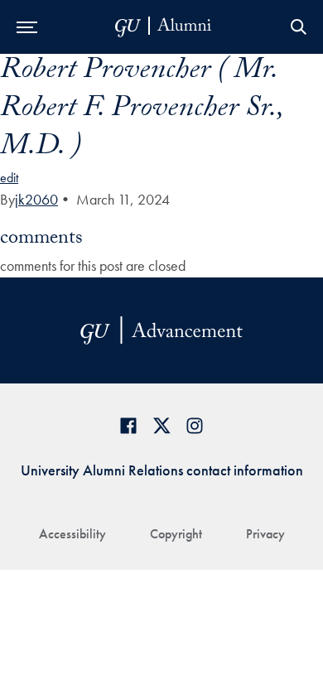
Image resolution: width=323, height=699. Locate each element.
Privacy (265, 533)
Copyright (176, 533)
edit (9, 177)
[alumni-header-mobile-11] (163, 27)
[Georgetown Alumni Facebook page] (128, 425)
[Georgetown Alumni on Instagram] (194, 425)
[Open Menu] (27, 27)
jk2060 (36, 199)
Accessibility (72, 533)
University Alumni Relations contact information (162, 470)
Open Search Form (298, 27)
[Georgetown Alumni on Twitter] (161, 425)
